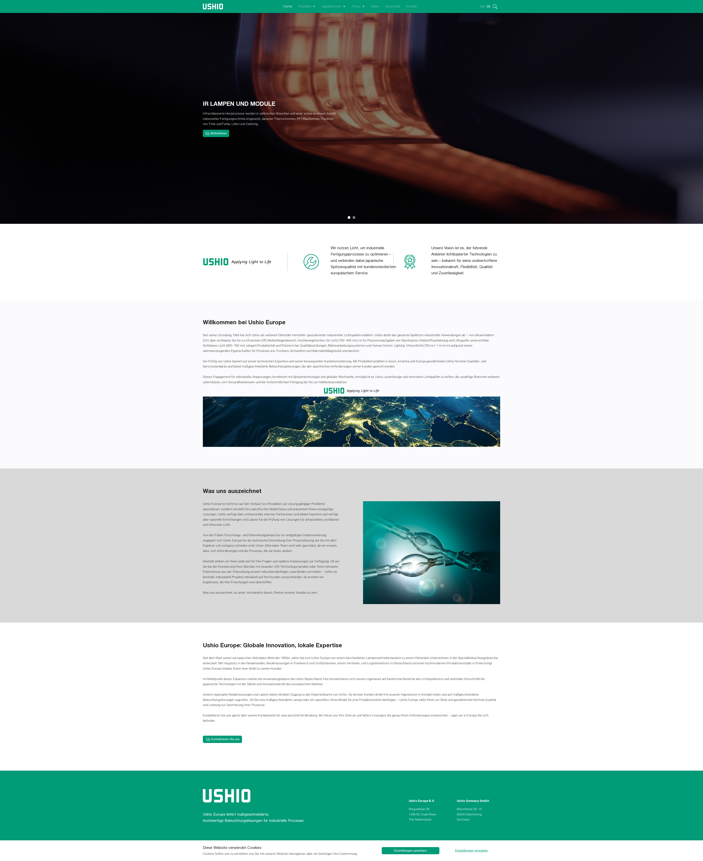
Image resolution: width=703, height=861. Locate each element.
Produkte (304, 6)
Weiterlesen (218, 133)
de (488, 6)
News (375, 6)
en (482, 6)
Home (287, 6)
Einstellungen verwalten (471, 850)
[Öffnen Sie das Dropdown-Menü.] (313, 6)
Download (393, 6)
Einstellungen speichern (410, 850)
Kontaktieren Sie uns (225, 739)
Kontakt (412, 6)
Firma (356, 6)
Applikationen (331, 6)
